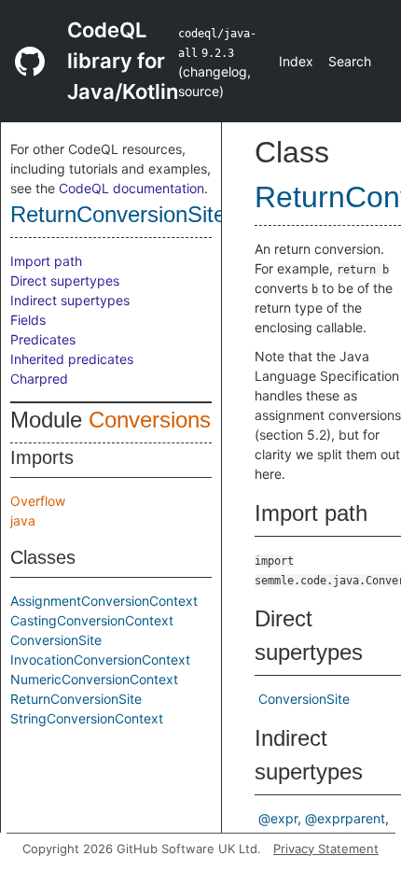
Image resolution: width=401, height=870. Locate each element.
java (22, 520)
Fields (28, 320)
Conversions (150, 419)
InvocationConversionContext (100, 659)
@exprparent (345, 818)
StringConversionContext (86, 718)
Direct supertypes (64, 280)
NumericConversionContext (94, 679)
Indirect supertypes (70, 300)
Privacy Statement (326, 848)
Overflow (37, 501)
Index (296, 61)
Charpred (39, 378)
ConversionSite (56, 640)
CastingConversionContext (91, 620)
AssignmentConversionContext (104, 601)
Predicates (43, 339)
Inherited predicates (71, 359)
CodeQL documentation (131, 188)
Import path (46, 261)
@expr (277, 818)
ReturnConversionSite (118, 214)
